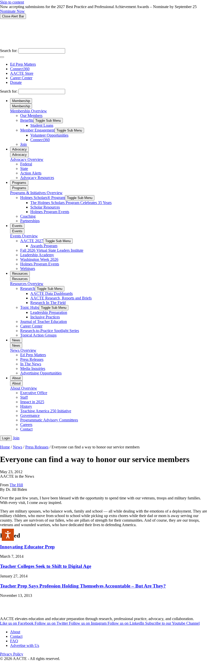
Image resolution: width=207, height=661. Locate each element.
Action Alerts (30, 173)
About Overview (23, 388)
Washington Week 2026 (39, 259)
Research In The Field (48, 302)
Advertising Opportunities (41, 373)
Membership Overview (28, 111)
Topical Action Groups (38, 335)
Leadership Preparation (48, 312)
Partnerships (30, 221)
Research (27, 288)
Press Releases (31, 359)
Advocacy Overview (26, 159)
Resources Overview (26, 284)
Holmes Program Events (49, 212)
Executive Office (33, 393)
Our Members (31, 115)
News (16, 340)
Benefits (26, 120)
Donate (16, 82)
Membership (21, 101)
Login (6, 438)
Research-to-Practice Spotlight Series (49, 330)
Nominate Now (12, 11)
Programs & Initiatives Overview (36, 193)
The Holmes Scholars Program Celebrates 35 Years (71, 202)
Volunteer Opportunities (49, 135)
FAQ (14, 641)
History (26, 406)
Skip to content (12, 2)
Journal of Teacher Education (43, 321)
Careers (26, 424)
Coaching (28, 216)
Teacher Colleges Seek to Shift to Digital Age (45, 566)
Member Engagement (37, 130)
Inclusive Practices (45, 317)
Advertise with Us (24, 645)
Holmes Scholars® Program (42, 197)
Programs (19, 183)
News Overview (23, 350)
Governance (30, 415)
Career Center (21, 78)
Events (17, 226)
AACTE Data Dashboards (51, 293)
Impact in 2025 (32, 402)
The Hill (16, 485)
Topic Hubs (29, 307)
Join (23, 144)
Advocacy (19, 149)
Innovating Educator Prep (27, 546)
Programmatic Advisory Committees (49, 420)
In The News (30, 364)
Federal (26, 164)
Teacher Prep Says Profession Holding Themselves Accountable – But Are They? (83, 586)
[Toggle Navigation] (2, 57)
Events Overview (24, 236)
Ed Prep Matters (23, 64)
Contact (26, 429)
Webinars (27, 268)
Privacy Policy (11, 654)
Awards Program (43, 246)
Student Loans (41, 125)
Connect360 (20, 69)
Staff (24, 397)
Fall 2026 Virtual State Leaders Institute (51, 250)
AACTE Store (21, 73)
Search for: (8, 50)
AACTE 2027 (31, 241)
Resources (20, 273)
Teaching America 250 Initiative (45, 411)
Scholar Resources (45, 207)
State (24, 168)
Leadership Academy (37, 255)
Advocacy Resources (37, 177)
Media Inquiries (32, 368)
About (16, 378)
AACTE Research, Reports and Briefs (61, 298)
